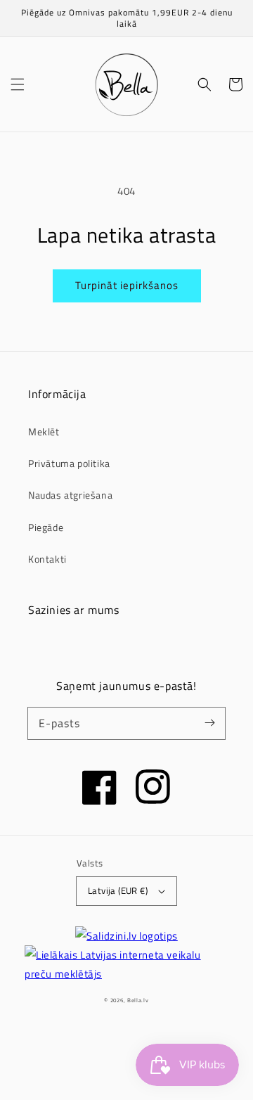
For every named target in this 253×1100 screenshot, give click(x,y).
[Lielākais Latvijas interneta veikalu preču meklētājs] (126, 964)
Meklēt (44, 431)
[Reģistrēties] (209, 723)
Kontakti (47, 558)
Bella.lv (138, 1000)
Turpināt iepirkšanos (127, 285)
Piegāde (45, 527)
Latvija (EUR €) (118, 890)
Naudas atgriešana (70, 494)
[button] (17, 84)
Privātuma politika (69, 463)
